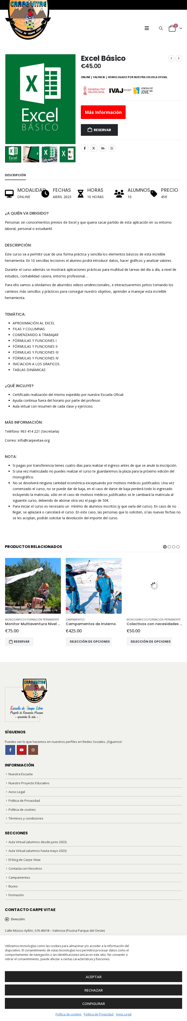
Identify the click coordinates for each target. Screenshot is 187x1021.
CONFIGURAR (93, 1003)
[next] (178, 58)
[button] (146, 28)
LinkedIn (103, 148)
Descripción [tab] (15, 175)
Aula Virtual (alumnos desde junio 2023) (37, 842)
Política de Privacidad (98, 1014)
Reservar (102, 130)
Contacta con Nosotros (25, 868)
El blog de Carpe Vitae (25, 859)
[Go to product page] (33, 586)
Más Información (103, 112)
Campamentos (75, 619)
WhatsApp (112, 148)
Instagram (33, 750)
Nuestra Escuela (21, 774)
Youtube (22, 750)
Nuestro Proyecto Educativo (29, 783)
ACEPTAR (94, 976)
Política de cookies (68, 1014)
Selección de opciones (90, 641)
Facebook (85, 148)
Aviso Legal (123, 1014)
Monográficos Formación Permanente (32, 619)
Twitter (94, 148)
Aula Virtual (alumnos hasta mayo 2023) (37, 850)
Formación (16, 895)
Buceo (13, 886)
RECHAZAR (93, 990)
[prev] (171, 58)
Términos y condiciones (26, 818)
